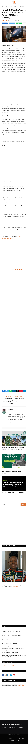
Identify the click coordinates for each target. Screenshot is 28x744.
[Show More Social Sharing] (24, 23)
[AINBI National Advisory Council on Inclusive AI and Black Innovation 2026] (14, 483)
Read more (15, 586)
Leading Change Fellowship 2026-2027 (10, 652)
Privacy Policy (22, 738)
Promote (15, 738)
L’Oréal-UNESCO (18, 269)
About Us (7, 736)
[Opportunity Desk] (14, 2)
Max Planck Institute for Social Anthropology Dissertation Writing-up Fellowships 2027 (13, 448)
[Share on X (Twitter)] (12, 23)
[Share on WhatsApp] (19, 23)
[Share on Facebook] (5, 23)
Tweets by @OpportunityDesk (9, 666)
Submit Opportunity (14, 736)
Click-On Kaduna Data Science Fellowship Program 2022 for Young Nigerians (8, 401)
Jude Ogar (4, 20)
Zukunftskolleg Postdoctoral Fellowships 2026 (12, 646)
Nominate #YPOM (8, 738)
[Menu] (2, 2)
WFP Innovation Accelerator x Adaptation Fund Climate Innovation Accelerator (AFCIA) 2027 (13, 471)
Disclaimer (12, 740)
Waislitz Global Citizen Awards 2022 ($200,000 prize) (20, 400)
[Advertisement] (14, 90)
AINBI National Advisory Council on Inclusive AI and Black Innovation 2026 (13, 493)
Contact (17, 740)
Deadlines (22, 736)
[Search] (26, 2)
